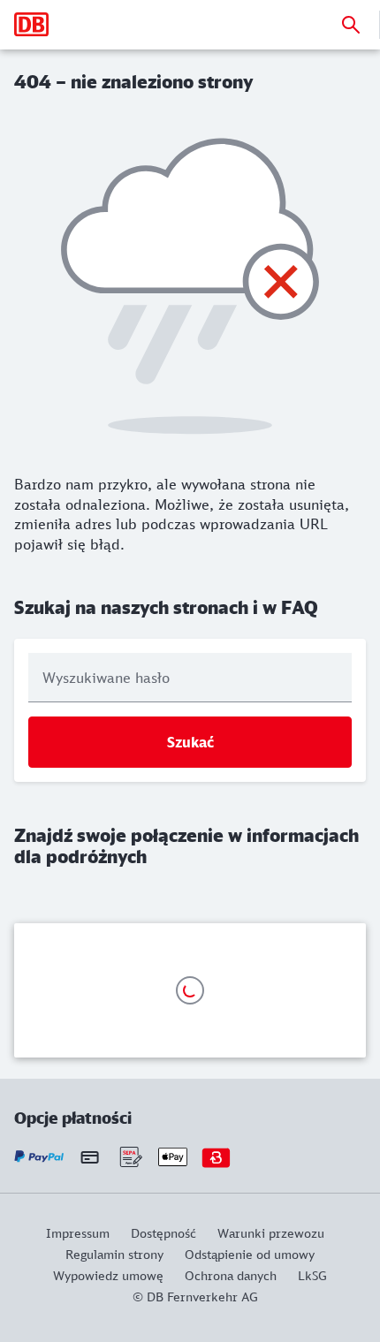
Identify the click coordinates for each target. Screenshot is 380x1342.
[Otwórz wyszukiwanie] (351, 25)
